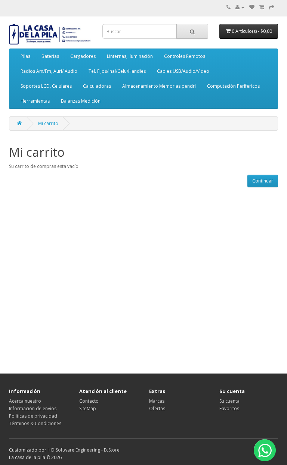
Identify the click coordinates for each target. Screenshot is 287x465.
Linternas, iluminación (130, 56)
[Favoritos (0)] (251, 7)
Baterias (50, 56)
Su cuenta (229, 401)
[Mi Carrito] (261, 7)
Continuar (262, 181)
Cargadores (83, 56)
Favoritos (229, 408)
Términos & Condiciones (35, 423)
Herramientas (35, 101)
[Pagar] (271, 7)
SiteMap (87, 408)
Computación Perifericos (233, 86)
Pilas (25, 56)
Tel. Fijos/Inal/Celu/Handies (117, 71)
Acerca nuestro (25, 401)
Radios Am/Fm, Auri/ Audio (49, 71)
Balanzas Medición (81, 101)
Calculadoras (97, 86)
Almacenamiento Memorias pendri (159, 86)
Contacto (89, 401)
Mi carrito (48, 123)
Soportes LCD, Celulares (46, 86)
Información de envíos (32, 408)
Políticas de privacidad (33, 416)
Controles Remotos (184, 56)
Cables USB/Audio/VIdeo (183, 71)
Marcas (156, 401)
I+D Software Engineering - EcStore (83, 450)
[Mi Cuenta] (239, 7)
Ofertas (157, 408)
